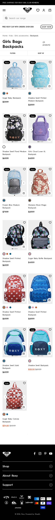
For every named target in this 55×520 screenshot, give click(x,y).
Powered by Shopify (33, 514)
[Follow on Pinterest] (45, 453)
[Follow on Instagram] (40, 453)
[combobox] (30, 18)
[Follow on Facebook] (34, 453)
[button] (4, 10)
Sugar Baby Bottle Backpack (40, 258)
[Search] (5, 18)
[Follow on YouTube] (50, 453)
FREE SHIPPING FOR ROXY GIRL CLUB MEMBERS (21, 3)
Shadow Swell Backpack (38, 365)
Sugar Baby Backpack (12, 98)
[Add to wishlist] (24, 62)
